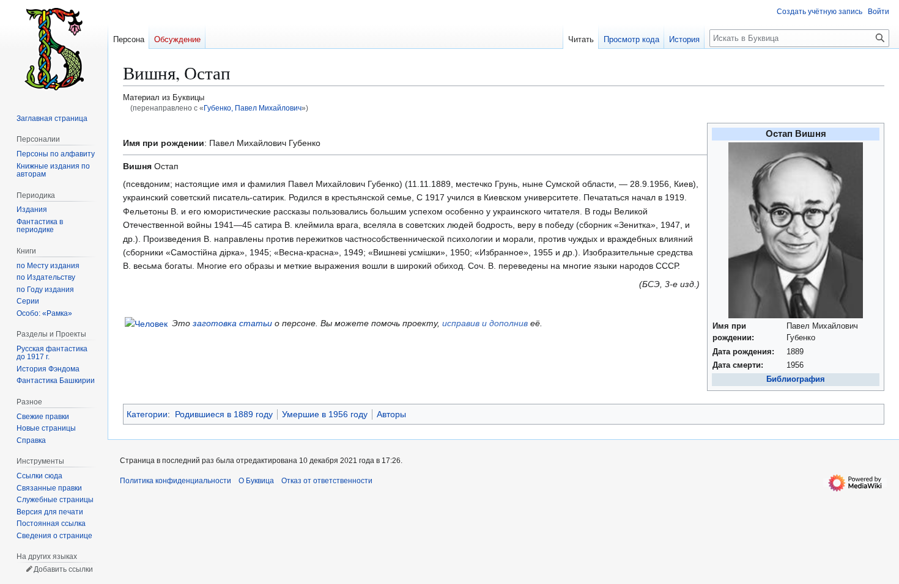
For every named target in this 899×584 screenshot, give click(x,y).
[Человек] (146, 323)
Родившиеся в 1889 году (224, 414)
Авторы (391, 414)
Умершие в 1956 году (325, 414)
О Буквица (256, 480)
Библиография (795, 379)
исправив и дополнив (485, 323)
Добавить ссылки (63, 569)
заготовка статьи (232, 323)
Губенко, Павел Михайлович (253, 108)
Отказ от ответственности (326, 480)
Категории (147, 414)
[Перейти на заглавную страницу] (54, 49)
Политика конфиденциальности (175, 480)
